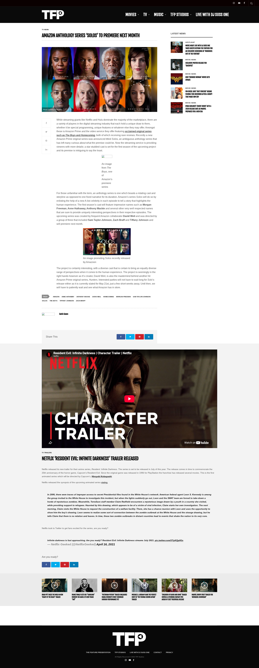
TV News (45, 29)
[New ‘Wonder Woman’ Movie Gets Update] (177, 78)
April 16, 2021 (105, 544)
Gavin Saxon (63, 314)
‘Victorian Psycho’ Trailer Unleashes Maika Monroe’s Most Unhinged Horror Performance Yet (114, 597)
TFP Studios (179, 14)
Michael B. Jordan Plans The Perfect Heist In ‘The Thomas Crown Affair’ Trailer (144, 597)
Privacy (169, 652)
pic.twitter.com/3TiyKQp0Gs (169, 540)
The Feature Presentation (98, 652)
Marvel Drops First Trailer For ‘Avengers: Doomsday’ (202, 596)
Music (158, 14)
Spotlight (190, 42)
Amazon (56, 297)
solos (44, 301)
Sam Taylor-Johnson (141, 297)
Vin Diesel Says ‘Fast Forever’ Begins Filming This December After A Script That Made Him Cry (198, 94)
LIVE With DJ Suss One (212, 14)
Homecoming (108, 297)
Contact (158, 652)
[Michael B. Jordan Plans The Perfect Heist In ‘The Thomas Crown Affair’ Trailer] (144, 585)
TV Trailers (47, 452)
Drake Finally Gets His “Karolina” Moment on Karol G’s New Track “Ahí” (83, 597)
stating (104, 482)
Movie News (190, 60)
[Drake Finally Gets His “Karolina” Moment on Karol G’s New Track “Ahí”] (84, 585)
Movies (130, 14)
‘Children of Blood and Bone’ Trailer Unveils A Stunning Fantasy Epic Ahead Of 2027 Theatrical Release (174, 597)
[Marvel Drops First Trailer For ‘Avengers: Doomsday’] (204, 585)
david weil (96, 297)
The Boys (53, 301)
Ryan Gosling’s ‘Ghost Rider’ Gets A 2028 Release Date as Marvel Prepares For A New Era (198, 109)
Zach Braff (80, 301)
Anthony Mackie (83, 297)
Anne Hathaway (68, 297)
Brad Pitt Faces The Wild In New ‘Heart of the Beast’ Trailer (52, 596)
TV (145, 14)
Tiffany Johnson (67, 301)
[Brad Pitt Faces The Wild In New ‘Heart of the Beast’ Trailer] (54, 585)
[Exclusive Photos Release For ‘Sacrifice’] (177, 64)
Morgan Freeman (123, 297)
